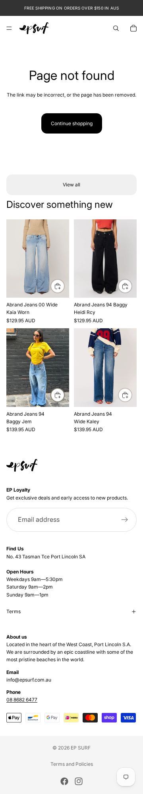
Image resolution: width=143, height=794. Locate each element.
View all (71, 185)
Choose (64, 286)
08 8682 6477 (21, 700)
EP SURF (81, 748)
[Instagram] (78, 781)
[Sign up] (124, 519)
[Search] (116, 28)
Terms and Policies (71, 764)
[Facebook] (64, 781)
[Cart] (133, 28)
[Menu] (9, 28)
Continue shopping (72, 123)
